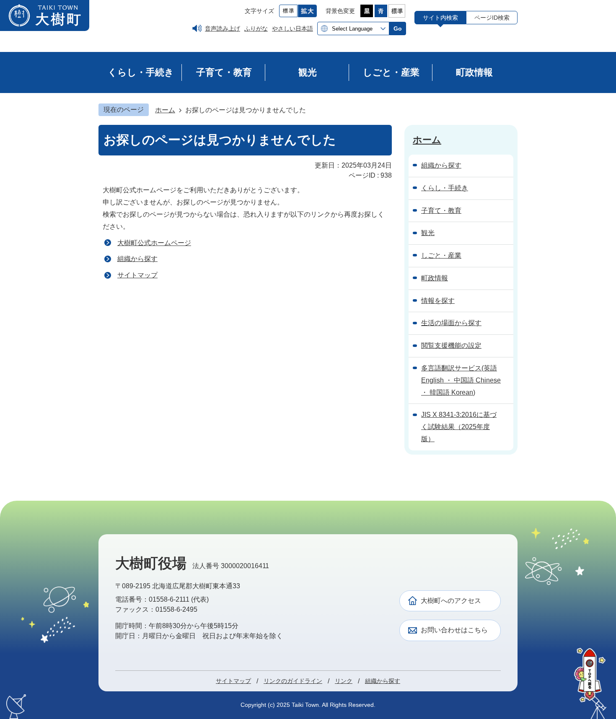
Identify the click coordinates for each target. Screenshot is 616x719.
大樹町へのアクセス (451, 600)
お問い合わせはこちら (454, 630)
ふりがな (256, 28)
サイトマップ (137, 275)
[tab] (440, 17)
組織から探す (137, 258)
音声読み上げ (222, 28)
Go (397, 28)
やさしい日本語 (292, 28)
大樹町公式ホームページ (154, 242)
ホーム (165, 110)
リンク (343, 681)
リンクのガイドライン (293, 681)
